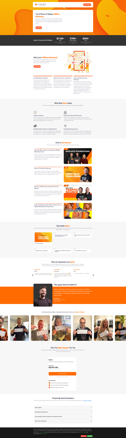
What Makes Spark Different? (41, 412)
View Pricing (37, 66)
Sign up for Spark (62, 373)
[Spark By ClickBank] (40, 4)
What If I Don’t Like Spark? (41, 421)
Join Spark (39, 27)
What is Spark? (38, 407)
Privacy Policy (41, 432)
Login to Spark (87, 4)
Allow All (90, 436)
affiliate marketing (87, 400)
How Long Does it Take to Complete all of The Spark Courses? (48, 416)
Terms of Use (83, 432)
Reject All (84, 436)
